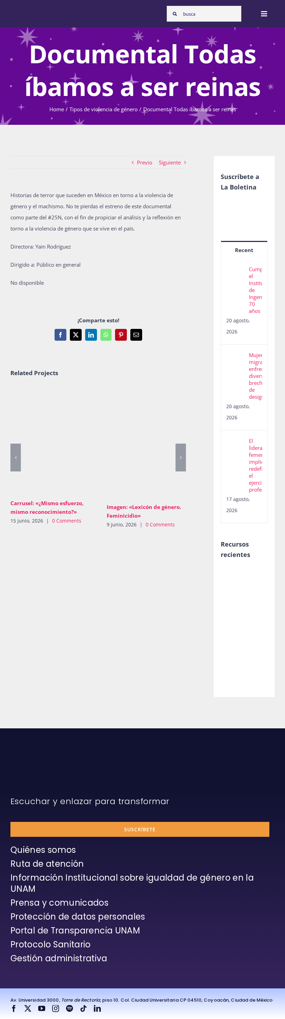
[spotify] (69, 1008)
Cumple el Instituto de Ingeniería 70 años (255, 290)
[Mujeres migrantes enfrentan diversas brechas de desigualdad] (235, 357)
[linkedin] (97, 1008)
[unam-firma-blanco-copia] (29, 755)
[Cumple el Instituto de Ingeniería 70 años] (235, 271)
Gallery (63, 440)
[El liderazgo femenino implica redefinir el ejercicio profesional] (235, 442)
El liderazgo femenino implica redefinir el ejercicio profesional (255, 465)
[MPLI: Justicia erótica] (233, 590)
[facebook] (13, 1008)
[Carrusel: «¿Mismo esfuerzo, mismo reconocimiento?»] (53, 440)
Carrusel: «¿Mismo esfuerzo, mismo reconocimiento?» (43, 440)
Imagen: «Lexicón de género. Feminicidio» (139, 442)
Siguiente (170, 162)
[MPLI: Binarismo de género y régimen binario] (233, 606)
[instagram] (55, 1008)
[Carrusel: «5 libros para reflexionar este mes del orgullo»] (233, 659)
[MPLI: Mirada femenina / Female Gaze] (233, 636)
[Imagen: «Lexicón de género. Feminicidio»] (150, 442)
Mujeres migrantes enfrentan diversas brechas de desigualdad (255, 375)
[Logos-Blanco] (29, 9)
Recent (244, 249)
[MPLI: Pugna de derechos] (233, 621)
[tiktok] (83, 1008)
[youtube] (41, 1008)
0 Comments (66, 520)
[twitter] (27, 1008)
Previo (144, 162)
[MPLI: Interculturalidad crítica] (233, 575)
